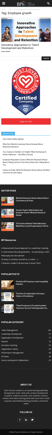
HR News (5, 356)
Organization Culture (9, 349)
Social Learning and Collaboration (15, 360)
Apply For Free (26, 121)
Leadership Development (11, 334)
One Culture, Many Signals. (13, 139)
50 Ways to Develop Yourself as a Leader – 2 (19, 259)
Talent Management (9, 330)
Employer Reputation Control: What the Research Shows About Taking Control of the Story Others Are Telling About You (26, 162)
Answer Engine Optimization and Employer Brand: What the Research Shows (30, 212)
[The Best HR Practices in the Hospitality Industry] (7, 284)
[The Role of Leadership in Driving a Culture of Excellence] (7, 296)
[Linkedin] (26, 419)
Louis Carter (5, 51)
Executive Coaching (9, 345)
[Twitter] (32, 419)
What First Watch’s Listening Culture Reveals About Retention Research (23, 145)
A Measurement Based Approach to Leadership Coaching (24, 248)
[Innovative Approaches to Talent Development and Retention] (26, 30)
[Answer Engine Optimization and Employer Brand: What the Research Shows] (7, 213)
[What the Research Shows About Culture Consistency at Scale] (7, 201)
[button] (48, 3)
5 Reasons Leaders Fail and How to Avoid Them (21, 263)
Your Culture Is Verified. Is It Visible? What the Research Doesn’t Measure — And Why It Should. (24, 153)
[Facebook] (19, 419)
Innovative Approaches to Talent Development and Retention (20, 46)
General (4, 341)
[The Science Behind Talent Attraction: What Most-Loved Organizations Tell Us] (7, 226)
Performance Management (12, 353)
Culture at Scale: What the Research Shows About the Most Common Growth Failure (26, 171)
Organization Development (12, 338)
